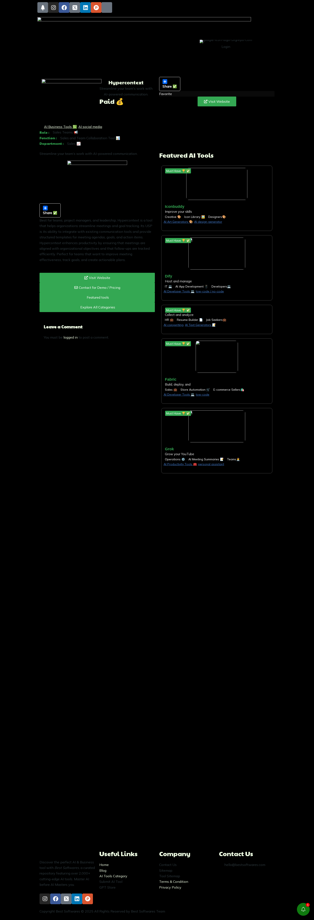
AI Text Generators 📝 (200, 325)
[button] (178, 170)
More (156, 49)
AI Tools (159, 38)
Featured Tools (134, 38)
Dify (168, 276)
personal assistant (211, 464)
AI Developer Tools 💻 (179, 291)
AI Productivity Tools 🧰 (180, 464)
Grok (169, 449)
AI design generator (208, 222)
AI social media (90, 127)
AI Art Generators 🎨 (178, 222)
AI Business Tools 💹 (60, 127)
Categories (182, 38)
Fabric (170, 379)
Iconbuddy (174, 206)
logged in (70, 337)
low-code (202, 394)
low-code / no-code (210, 291)
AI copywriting (173, 325)
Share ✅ (170, 86)
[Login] (238, 44)
